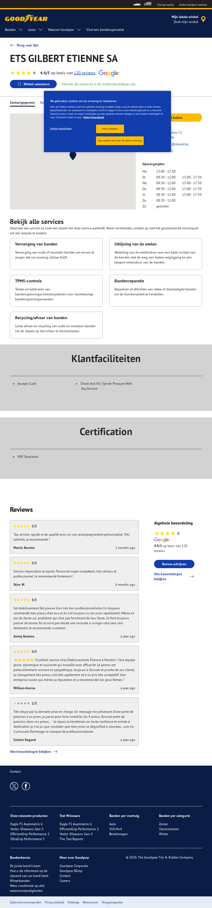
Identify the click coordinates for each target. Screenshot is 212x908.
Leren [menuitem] (32, 30)
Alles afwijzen (110, 128)
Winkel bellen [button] (172, 117)
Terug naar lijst (28, 45)
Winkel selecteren (37, 84)
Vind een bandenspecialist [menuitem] (105, 30)
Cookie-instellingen (61, 128)
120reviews (84, 72)
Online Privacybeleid (93, 117)
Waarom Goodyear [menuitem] (61, 30)
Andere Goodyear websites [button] (193, 4)
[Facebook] (26, 786)
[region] (107, 121)
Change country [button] (165, 4)
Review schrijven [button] (174, 564)
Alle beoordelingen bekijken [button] (168, 576)
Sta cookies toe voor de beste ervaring (120, 140)
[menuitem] (137, 4)
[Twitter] (14, 786)
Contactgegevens (22, 102)
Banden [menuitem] (10, 30)
